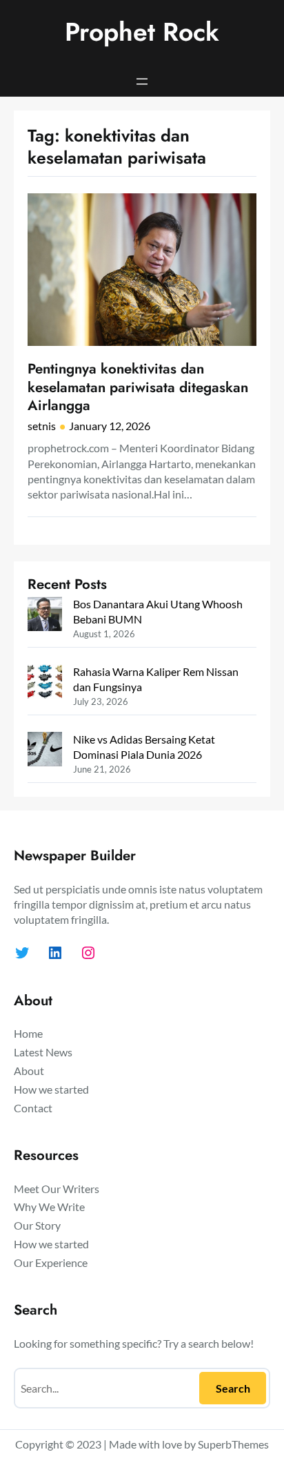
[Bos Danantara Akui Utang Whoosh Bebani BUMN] (45, 616)
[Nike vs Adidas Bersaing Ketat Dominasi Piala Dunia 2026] (45, 751)
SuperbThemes (233, 1444)
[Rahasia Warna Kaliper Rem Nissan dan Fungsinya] (45, 683)
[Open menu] (142, 81)
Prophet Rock (142, 31)
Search (233, 1388)
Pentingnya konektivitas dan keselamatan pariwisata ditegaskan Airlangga (138, 387)
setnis (42, 425)
